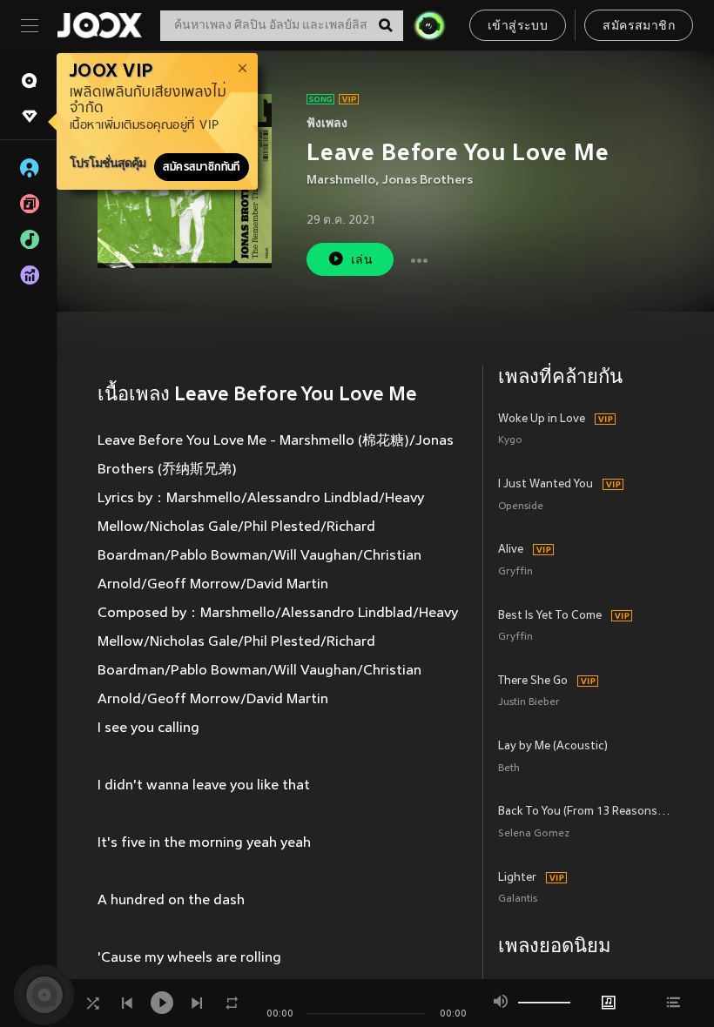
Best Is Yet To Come (550, 616)
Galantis (517, 899)
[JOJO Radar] (429, 25)
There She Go (533, 681)
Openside (520, 507)
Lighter (517, 878)
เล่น (362, 260)
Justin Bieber (529, 702)
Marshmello (340, 180)
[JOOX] (99, 25)
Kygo (510, 440)
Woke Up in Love (541, 419)
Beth (509, 769)
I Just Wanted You (545, 485)
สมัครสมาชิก (639, 26)
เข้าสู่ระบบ (518, 26)
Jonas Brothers (427, 180)
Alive (510, 550)
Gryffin (515, 572)
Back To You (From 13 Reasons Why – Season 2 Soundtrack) (585, 812)
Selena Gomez (533, 834)
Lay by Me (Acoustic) (553, 747)
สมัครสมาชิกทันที (201, 167)
